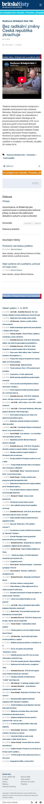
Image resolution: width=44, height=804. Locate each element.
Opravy (4, 781)
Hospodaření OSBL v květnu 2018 (22, 761)
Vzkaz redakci (25, 779)
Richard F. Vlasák (17, 496)
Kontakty (5, 779)
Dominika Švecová (24, 312)
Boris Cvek (15, 611)
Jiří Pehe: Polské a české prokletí (21, 583)
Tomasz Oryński (15, 334)
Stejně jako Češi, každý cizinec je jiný (23, 318)
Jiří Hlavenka (14, 321)
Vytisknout (9, 166)
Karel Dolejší (14, 433)
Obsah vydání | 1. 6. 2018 (15, 307)
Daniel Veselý (15, 477)
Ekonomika (31, 155)
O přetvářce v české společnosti (21, 374)
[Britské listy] (21, 57)
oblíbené (38, 223)
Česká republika (8, 158)
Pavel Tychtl (14, 564)
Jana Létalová (15, 571)
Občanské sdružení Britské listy (26, 793)
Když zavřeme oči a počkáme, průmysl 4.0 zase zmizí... (21, 265)
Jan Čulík (13, 312)
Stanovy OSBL (25, 777)
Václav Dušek (16, 624)
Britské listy (18, 5)
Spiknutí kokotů (26, 365)
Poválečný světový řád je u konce (22, 502)
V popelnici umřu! (16, 561)
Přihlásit (6, 201)
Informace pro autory (27, 781)
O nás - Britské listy (8, 777)
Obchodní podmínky (9, 786)
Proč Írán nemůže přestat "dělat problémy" (26, 661)
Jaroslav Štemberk (17, 686)
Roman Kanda (15, 365)
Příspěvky (24, 784)
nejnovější (28, 223)
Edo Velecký (15, 683)
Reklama (5, 784)
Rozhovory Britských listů (16, 155)
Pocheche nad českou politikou (17, 245)
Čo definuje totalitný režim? (30, 683)
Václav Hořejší (16, 742)
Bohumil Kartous (16, 249)
